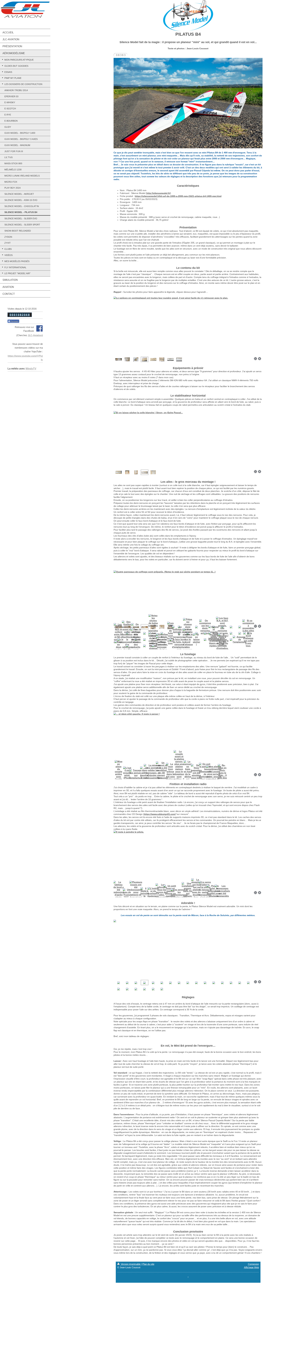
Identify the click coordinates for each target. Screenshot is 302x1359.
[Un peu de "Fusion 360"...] (127, 893)
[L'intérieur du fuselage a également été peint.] (188, 859)
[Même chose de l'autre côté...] (136, 472)
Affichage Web (251, 1267)
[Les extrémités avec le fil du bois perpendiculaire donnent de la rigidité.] (127, 472)
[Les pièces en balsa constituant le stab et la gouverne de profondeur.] (118, 472)
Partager (14, 321)
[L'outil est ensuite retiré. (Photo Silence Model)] (127, 775)
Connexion (253, 1264)
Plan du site (148, 1264)
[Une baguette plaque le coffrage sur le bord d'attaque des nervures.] (188, 639)
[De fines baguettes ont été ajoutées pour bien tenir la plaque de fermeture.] (196, 775)
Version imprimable (130, 1264)
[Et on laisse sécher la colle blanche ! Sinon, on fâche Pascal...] (144, 472)
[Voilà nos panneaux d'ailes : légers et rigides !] (213, 639)
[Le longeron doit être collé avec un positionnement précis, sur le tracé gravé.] (184, 593)
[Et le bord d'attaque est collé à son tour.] (248, 639)
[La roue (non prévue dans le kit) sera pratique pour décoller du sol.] (170, 775)
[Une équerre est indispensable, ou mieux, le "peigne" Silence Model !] (161, 627)
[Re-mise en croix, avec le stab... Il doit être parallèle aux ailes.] (222, 775)
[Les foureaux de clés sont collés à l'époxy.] (153, 639)
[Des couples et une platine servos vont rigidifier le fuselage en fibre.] (161, 359)
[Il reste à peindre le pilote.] (144, 893)
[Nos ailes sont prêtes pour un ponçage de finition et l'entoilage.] (162, 646)
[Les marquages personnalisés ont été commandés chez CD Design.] (222, 893)
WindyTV (30, 368)
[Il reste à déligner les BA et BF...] (222, 639)
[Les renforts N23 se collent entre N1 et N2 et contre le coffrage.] (118, 633)
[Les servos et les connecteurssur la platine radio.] (179, 893)
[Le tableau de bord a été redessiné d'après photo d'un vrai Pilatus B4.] (118, 893)
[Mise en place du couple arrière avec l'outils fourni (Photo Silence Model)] (119, 775)
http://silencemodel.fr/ (158, 193)
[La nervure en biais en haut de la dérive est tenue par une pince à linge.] (188, 775)
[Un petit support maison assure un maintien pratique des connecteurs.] (170, 893)
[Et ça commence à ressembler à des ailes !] (248, 626)
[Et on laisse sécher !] (196, 639)
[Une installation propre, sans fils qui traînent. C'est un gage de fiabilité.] (188, 893)
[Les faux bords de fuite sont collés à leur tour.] (170, 633)
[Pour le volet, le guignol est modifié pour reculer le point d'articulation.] (213, 893)
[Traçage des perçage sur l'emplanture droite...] (136, 775)
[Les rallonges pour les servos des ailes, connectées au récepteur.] (162, 893)
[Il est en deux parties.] (119, 646)
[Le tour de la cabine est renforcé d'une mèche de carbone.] (170, 359)
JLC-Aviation (35, 335)
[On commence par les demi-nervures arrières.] (205, 626)
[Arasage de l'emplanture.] (240, 639)
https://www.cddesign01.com (159, 814)
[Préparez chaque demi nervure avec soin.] (187, 627)
